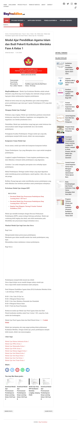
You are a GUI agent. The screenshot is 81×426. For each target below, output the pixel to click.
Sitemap (6, 6)
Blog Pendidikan (43, 422)
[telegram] (28, 370)
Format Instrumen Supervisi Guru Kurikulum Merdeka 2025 (70, 107)
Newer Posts (8, 411)
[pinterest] (17, 370)
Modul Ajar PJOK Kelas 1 (13, 348)
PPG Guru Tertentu (17, 20)
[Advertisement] (28, 263)
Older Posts (48, 411)
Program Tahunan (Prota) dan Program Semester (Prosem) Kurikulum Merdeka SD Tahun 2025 (69, 207)
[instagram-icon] (72, 3)
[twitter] (12, 370)
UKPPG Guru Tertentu (34, 20)
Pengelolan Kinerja (50, 20)
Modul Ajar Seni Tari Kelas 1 (14, 358)
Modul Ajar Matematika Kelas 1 (15, 346)
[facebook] (7, 370)
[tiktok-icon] (75, 7)
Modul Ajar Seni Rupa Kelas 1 (14, 355)
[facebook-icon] (64, 3)
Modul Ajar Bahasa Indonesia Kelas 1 (17, 341)
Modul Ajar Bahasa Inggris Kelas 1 (16, 351)
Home (5, 4)
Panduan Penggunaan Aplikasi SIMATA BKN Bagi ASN (69, 94)
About (43, 4)
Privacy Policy (22, 4)
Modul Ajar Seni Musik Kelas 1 (15, 353)
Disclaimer (12, 4)
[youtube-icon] (75, 3)
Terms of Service (34, 4)
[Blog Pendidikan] (14, 14)
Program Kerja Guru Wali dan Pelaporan (69, 129)
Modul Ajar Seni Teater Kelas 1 (15, 360)
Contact (49, 4)
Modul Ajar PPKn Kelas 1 (13, 344)
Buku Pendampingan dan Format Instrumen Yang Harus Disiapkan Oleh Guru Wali (70, 188)
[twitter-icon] (68, 3)
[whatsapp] (22, 370)
